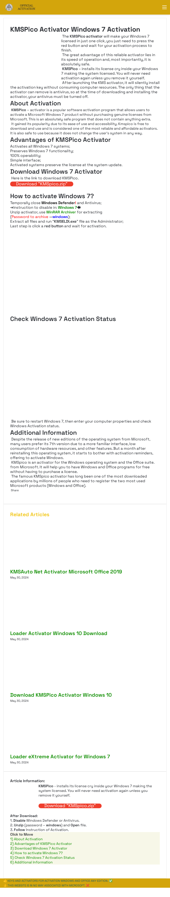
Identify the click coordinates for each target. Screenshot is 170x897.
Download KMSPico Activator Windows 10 (61, 695)
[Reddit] (12, 495)
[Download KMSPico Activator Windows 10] (53, 689)
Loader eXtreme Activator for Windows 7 (60, 756)
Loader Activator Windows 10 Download (58, 633)
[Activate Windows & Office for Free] (24, 7)
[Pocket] (13, 495)
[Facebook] (0, 890)
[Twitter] (10, 495)
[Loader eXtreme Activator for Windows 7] (53, 751)
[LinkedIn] (11, 495)
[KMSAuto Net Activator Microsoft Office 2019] (53, 566)
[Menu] (164, 9)
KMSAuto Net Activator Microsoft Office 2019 (66, 571)
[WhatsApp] (1, 890)
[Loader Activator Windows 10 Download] (53, 627)
